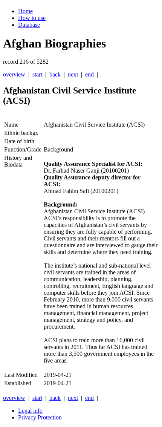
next (73, 74)
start (37, 74)
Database (29, 24)
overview (14, 74)
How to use (32, 18)
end (89, 74)
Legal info (30, 410)
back (55, 74)
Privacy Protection (40, 417)
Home (25, 11)
